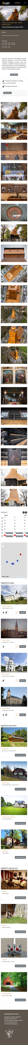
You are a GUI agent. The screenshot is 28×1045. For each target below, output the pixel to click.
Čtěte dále (13, 74)
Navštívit (22, 612)
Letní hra (17, 2)
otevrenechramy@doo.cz (11, 1024)
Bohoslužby (7, 93)
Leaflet (15, 577)
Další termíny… (5, 47)
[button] (20, 554)
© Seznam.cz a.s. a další (22, 577)
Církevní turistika (20, 755)
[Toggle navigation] (25, 2)
